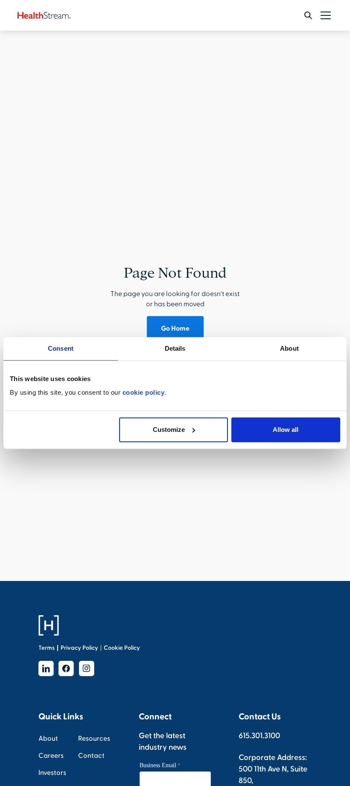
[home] (44, 15)
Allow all (285, 429)
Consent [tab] (60, 348)
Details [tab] (175, 348)
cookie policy (143, 392)
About (48, 738)
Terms (46, 648)
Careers (51, 755)
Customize (169, 429)
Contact (91, 755)
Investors (52, 772)
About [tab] (289, 348)
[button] (323, 15)
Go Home (175, 328)
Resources (94, 738)
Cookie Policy (122, 648)
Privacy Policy (79, 648)
